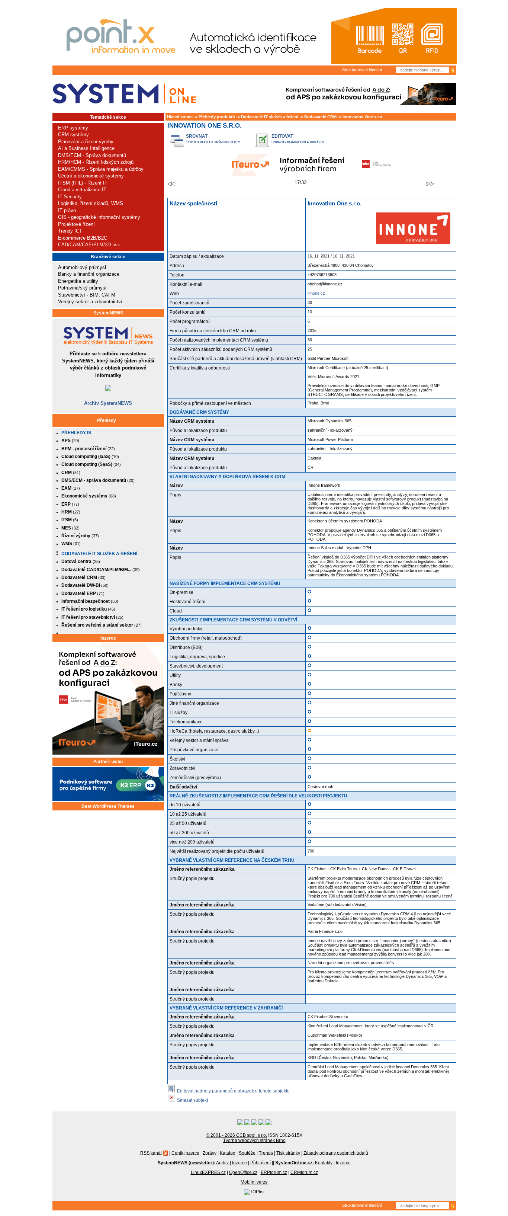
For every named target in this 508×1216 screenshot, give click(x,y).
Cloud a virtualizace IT (82, 189)
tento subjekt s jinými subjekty (213, 142)
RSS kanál (151, 1152)
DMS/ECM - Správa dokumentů (92, 155)
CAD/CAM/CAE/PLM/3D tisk (89, 244)
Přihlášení (260, 1162)
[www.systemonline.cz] (124, 93)
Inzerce (108, 638)
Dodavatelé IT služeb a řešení (99, 553)
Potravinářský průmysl (82, 288)
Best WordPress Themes (108, 806)
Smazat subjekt (192, 1100)
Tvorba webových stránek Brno (254, 1140)
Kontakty (323, 1162)
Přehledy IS (76, 432)
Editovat (282, 136)
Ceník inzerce (185, 1152)
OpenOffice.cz (243, 1172)
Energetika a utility (78, 281)
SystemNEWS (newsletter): (186, 1162)
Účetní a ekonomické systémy (91, 176)
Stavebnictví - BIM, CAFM (86, 295)
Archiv (222, 1162)
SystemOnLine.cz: (294, 1162)
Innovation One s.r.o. (363, 117)
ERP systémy (73, 128)
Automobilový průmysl (82, 267)
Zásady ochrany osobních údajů (335, 1152)
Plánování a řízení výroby (85, 141)
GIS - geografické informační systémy (99, 217)
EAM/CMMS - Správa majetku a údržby (101, 169)
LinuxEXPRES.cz (208, 1172)
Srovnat (197, 136)
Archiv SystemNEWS (108, 403)
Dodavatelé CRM (320, 117)
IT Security (70, 196)
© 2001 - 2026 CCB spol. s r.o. (236, 1135)
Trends (266, 1152)
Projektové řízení (76, 224)
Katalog (227, 1152)
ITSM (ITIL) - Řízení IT (82, 183)
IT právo (67, 210)
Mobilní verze (254, 1182)
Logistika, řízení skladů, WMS (90, 203)
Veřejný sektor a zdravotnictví (90, 301)
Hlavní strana (180, 117)
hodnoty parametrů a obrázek (298, 142)
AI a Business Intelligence (86, 148)
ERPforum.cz (274, 1172)
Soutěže (247, 1152)
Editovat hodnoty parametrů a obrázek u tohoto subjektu (233, 1090)
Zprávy (209, 1152)
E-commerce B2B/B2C (82, 238)
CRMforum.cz (304, 1172)
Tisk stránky (288, 1152)
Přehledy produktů (217, 117)
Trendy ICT (70, 231)
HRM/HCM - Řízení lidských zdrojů (96, 162)
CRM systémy (73, 134)
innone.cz (316, 293)
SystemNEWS (108, 313)
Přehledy (106, 420)
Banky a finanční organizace (88, 274)
